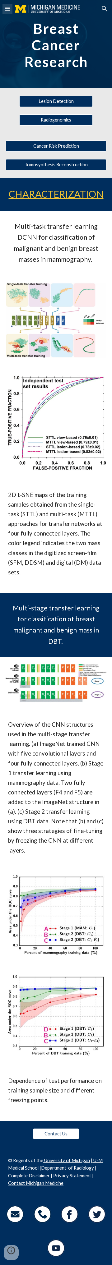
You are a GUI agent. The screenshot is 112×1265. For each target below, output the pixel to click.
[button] (7, 8)
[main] (56, 44)
